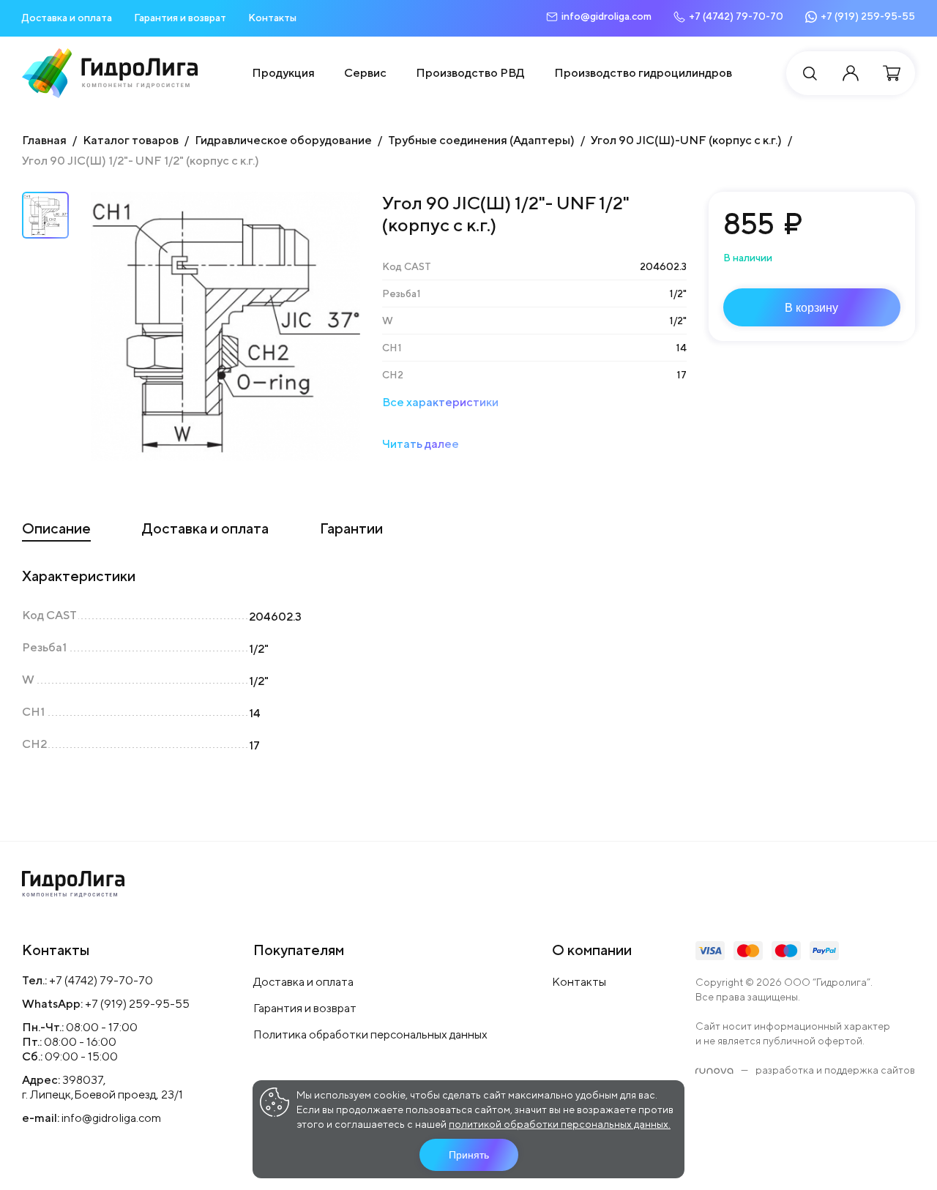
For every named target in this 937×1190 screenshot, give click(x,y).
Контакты (272, 17)
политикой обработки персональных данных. (560, 1124)
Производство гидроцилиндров (643, 73)
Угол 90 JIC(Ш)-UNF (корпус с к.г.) (686, 140)
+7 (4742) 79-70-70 (101, 980)
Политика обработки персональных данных (370, 1034)
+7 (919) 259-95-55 (137, 1004)
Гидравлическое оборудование (283, 140)
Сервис (365, 73)
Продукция (283, 73)
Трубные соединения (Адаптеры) (481, 140)
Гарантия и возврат (180, 17)
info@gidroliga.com (111, 1118)
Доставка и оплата (67, 17)
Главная (44, 140)
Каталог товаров (131, 140)
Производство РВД (470, 73)
